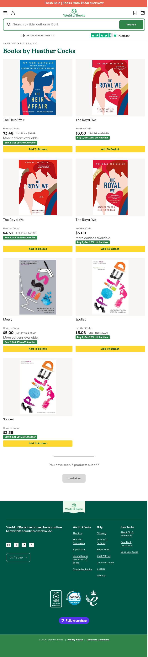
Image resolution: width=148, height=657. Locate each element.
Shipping (100, 533)
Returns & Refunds (101, 541)
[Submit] (9, 24)
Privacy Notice (74, 639)
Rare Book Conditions (124, 544)
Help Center (102, 549)
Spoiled (79, 319)
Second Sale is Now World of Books (80, 559)
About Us (77, 533)
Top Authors (79, 549)
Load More (72, 478)
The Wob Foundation (79, 541)
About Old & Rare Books (125, 534)
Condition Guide (104, 562)
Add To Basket (37, 149)
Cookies (100, 569)
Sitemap (100, 575)
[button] (5, 12)
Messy (7, 319)
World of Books (54, 639)
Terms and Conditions (96, 639)
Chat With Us (102, 556)
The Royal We (84, 120)
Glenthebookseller (82, 569)
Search (128, 24)
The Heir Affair (13, 120)
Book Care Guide (127, 552)
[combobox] (72, 25)
